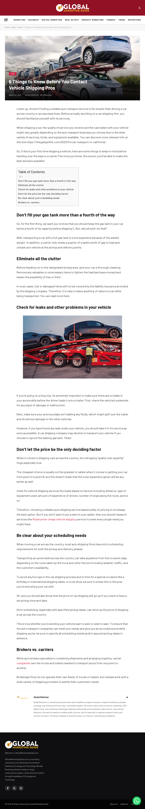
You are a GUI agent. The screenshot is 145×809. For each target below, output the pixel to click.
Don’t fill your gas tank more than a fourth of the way (47, 180)
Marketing (19, 20)
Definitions (134, 20)
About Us (114, 804)
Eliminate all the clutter (31, 185)
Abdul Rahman (41, 697)
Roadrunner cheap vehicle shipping (54, 519)
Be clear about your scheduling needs (39, 197)
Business (33, 20)
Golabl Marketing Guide (39, 804)
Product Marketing (93, 20)
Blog (13, 27)
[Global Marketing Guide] (72, 8)
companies (23, 663)
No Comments (33, 95)
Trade (121, 20)
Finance (111, 20)
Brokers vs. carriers (28, 202)
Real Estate (72, 20)
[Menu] (6, 20)
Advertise (124, 804)
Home (7, 27)
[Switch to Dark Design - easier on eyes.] (139, 8)
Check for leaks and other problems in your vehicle (46, 189)
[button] (137, 801)
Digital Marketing (52, 20)
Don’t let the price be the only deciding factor (43, 193)
